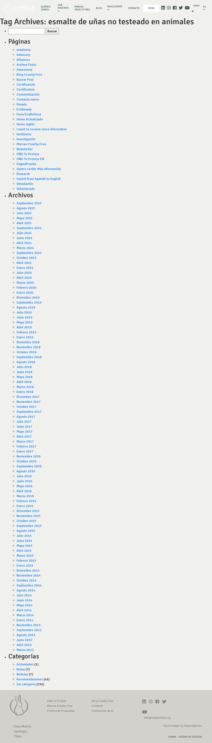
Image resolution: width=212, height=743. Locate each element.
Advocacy (23, 55)
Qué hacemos (63, 7)
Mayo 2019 (25, 322)
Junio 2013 (24, 640)
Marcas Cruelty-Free (31, 144)
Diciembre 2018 (28, 342)
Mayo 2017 (25, 432)
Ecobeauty (24, 109)
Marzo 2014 (25, 615)
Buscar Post (25, 80)
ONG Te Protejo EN (30, 159)
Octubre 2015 (26, 521)
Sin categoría (26, 684)
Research (23, 174)
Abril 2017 (24, 436)
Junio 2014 (24, 600)
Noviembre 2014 (29, 575)
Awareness (24, 70)
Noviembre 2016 (29, 456)
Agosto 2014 (26, 590)
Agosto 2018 (26, 362)
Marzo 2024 (25, 248)
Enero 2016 (25, 506)
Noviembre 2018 (29, 347)
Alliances (23, 60)
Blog (99, 8)
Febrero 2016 (26, 501)
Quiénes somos (47, 8)
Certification (26, 89)
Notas (21, 669)
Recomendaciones (30, 679)
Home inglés (26, 124)
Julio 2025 (24, 213)
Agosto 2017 (26, 417)
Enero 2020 (25, 293)
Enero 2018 (25, 392)
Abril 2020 (24, 278)
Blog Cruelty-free (102, 701)
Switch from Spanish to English (39, 179)
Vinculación (25, 184)
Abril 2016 (24, 491)
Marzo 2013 (25, 650)
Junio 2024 (24, 238)
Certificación (26, 85)
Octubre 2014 (26, 580)
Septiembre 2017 (29, 412)
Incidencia (24, 134)
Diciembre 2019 (28, 298)
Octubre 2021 (26, 258)
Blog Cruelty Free (29, 75)
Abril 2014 (24, 610)
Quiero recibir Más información (39, 169)
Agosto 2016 (26, 471)
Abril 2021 (24, 263)
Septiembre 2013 (29, 630)
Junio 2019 (24, 317)
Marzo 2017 (25, 441)
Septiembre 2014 (29, 585)
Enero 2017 (25, 451)
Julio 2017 (24, 422)
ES (204, 6)
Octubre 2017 (26, 407)
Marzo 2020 (25, 283)
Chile (196, 5)
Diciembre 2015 (28, 511)
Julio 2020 (24, 273)
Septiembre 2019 (29, 302)
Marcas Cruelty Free (82, 8)
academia (23, 50)
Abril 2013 (24, 645)
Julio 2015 (24, 536)
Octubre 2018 (26, 352)
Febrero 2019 (26, 332)
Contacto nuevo (28, 99)
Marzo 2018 (25, 387)
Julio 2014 (24, 595)
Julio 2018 (24, 367)
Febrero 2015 (26, 561)
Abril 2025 (24, 223)
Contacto (134, 8)
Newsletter (25, 149)
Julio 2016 (24, 476)
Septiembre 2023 (29, 253)
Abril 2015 (24, 551)
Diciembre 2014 (28, 570)
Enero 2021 (25, 268)
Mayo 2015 (25, 546)
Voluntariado (26, 189)
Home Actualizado (30, 119)
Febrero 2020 (26, 288)
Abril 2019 (24, 327)
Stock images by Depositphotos (182, 725)
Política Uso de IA (103, 711)
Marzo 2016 (25, 496)
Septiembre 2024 (29, 228)
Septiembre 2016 (29, 466)
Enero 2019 (25, 337)
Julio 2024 (24, 233)
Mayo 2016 (25, 486)
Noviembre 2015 (29, 516)
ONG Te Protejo (28, 154)
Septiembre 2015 (29, 526)
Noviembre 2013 (29, 625)
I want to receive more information (42, 129)
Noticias (22, 674)
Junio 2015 (24, 541)
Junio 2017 (24, 427)
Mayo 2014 (25, 605)
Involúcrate (115, 6)
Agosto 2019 (26, 307)
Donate (22, 104)
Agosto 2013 (26, 635)
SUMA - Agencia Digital (185, 736)
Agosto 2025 (26, 208)
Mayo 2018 (25, 377)
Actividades (25, 664)
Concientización (28, 94)
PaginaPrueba (26, 164)
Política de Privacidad (60, 711)
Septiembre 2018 (29, 357)
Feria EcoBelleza (29, 114)
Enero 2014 (25, 620)
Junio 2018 (24, 372)
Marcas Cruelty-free (59, 706)
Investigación (26, 139)
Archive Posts (26, 65)
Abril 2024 (24, 243)
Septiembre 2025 (29, 203)
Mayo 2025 (25, 218)
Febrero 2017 (26, 446)
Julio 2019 (24, 312)
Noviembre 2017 (29, 402)
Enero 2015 (25, 566)
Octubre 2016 (26, 461)
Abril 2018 (24, 382)
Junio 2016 (24, 481)
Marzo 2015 (25, 556)
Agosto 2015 (26, 531)
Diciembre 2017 (28, 397)
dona (151, 8)
